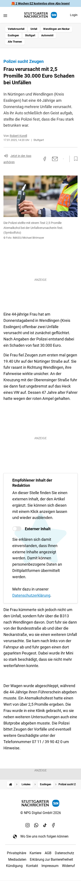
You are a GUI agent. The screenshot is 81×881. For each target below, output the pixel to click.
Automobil (47, 35)
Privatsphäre (16, 853)
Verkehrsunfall (16, 28)
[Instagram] (27, 825)
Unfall (33, 28)
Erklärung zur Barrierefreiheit (51, 859)
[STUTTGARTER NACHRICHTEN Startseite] (40, 15)
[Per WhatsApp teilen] (63, 158)
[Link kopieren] (37, 159)
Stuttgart (30, 35)
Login (74, 15)
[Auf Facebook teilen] (44, 159)
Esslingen (13, 35)
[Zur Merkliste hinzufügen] (74, 159)
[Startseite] (10, 784)
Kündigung (14, 866)
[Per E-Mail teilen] (55, 159)
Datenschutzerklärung (31, 595)
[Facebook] (53, 825)
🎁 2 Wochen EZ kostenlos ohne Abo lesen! (40, 3)
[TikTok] (44, 825)
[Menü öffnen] (5, 15)
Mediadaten (17, 859)
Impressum (50, 866)
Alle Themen (15, 41)
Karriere (35, 853)
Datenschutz (64, 853)
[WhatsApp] (36, 825)
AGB (48, 853)
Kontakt (32, 866)
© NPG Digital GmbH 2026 (40, 813)
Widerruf (68, 866)
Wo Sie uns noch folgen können (44, 836)
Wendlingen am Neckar (56, 28)
